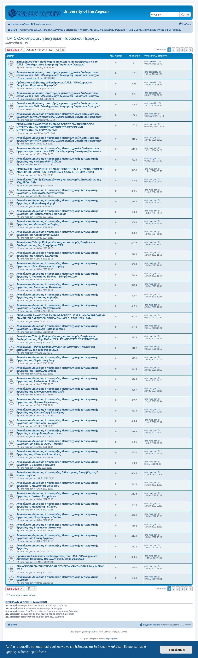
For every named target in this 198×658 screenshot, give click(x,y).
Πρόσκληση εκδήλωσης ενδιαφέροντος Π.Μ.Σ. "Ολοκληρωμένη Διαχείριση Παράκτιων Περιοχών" (54, 84)
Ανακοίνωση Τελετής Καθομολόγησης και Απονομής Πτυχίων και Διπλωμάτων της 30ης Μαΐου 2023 (55, 348)
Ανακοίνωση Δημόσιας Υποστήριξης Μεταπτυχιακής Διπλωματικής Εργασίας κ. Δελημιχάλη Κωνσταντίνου (57, 191)
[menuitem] (41, 24)
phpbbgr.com (112, 639)
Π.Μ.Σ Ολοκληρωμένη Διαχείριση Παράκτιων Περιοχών (52, 38)
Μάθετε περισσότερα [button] (32, 652)
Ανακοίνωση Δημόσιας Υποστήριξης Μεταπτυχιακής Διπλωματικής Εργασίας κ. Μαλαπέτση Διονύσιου (57, 484)
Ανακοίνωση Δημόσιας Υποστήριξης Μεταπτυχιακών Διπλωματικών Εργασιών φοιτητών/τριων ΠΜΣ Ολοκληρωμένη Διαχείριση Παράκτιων (59, 139)
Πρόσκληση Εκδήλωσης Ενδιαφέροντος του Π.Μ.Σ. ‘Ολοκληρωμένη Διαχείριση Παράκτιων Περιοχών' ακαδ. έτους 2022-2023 (57, 557)
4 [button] (182, 50)
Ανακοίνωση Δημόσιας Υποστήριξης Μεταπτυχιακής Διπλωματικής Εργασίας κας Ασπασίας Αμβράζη (57, 296)
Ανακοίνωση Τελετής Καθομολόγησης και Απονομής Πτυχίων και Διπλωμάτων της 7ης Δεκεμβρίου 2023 (55, 244)
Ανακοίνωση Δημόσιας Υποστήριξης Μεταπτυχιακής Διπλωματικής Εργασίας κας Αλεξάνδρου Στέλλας (57, 380)
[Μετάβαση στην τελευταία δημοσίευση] (160, 61)
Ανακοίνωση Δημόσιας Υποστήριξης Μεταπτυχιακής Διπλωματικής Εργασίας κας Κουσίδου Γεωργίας (57, 421)
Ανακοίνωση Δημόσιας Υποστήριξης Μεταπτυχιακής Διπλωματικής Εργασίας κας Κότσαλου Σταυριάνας (57, 453)
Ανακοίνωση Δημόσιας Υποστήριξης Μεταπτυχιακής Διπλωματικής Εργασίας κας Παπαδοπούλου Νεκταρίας (57, 212)
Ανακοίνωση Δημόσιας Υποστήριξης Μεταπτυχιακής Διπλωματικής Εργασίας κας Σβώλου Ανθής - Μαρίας (57, 442)
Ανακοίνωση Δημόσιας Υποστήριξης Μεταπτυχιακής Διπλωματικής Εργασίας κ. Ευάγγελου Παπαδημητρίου (57, 327)
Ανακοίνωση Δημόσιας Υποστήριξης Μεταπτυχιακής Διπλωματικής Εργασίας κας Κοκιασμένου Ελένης (57, 233)
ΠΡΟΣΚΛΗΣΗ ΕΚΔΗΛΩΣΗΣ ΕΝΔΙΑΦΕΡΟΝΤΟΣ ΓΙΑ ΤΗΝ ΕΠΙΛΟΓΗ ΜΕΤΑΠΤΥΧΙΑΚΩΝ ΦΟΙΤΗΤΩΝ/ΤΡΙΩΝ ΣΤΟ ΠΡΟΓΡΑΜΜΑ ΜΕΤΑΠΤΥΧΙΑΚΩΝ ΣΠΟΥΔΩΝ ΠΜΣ (55, 127)
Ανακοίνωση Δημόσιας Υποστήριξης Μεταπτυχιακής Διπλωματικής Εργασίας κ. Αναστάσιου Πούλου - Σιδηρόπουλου (57, 275)
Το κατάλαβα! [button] (176, 649)
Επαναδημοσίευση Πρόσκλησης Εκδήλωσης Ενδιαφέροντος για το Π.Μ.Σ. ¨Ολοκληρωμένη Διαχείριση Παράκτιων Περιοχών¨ (57, 63)
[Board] (34, 12)
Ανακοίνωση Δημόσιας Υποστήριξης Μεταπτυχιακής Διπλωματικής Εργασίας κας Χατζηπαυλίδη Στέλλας (57, 160)
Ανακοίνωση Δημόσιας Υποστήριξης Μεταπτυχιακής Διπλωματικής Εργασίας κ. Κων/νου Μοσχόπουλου (57, 306)
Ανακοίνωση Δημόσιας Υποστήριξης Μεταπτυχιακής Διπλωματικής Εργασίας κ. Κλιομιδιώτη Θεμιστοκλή (57, 432)
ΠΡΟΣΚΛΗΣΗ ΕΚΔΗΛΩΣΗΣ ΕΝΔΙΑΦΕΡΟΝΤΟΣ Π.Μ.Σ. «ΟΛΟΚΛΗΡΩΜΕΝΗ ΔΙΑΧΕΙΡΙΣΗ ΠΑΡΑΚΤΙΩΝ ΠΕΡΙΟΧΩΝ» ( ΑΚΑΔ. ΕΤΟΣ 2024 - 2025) (59, 171)
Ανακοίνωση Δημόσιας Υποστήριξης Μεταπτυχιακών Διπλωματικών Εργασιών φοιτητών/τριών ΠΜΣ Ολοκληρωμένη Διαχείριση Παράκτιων (59, 115)
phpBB (92, 632)
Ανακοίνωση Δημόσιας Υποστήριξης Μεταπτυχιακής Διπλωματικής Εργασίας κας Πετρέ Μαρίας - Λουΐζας (57, 516)
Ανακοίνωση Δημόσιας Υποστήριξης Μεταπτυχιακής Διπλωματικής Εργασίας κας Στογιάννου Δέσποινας (57, 526)
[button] (191, 49)
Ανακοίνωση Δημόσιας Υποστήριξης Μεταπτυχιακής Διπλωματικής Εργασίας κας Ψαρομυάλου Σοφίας (57, 223)
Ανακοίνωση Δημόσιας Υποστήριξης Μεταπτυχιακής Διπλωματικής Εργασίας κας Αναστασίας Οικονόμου (57, 286)
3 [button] (177, 50)
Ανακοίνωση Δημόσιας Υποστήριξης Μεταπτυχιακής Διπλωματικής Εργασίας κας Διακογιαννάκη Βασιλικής (57, 390)
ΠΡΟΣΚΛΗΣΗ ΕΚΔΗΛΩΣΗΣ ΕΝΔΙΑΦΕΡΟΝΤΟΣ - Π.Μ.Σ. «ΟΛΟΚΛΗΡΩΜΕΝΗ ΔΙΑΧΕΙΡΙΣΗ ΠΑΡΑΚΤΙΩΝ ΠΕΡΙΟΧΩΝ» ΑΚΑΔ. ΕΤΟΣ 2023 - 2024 (60, 317)
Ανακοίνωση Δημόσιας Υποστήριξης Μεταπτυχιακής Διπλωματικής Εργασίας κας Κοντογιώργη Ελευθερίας (57, 411)
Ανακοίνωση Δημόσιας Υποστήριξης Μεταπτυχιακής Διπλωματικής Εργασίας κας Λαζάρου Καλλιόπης (57, 254)
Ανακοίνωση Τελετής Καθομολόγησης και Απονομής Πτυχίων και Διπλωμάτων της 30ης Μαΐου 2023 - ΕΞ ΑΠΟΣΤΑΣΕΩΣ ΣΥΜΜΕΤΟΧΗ (57, 338)
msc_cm (24, 43)
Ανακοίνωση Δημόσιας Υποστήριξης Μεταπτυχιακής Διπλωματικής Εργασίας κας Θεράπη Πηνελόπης (57, 401)
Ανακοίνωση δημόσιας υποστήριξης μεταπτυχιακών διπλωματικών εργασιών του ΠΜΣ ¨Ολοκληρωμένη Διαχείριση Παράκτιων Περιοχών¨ (58, 73)
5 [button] (186, 50)
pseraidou (29, 67)
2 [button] (173, 50)
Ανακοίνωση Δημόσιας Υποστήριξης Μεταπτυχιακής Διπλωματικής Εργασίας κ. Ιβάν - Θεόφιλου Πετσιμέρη (57, 265)
